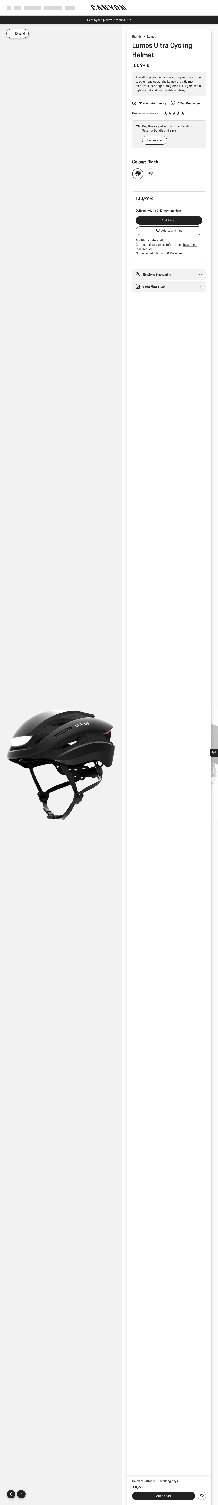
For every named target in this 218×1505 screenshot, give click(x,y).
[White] (150, 173)
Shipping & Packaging (169, 253)
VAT (151, 249)
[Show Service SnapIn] (214, 753)
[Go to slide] (55, 1494)
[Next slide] (21, 1494)
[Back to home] (109, 7)
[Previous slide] (11, 1494)
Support (70, 8)
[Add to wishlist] (202, 1496)
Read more (190, 245)
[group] (164, 134)
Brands (137, 36)
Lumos (151, 36)
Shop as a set (155, 140)
